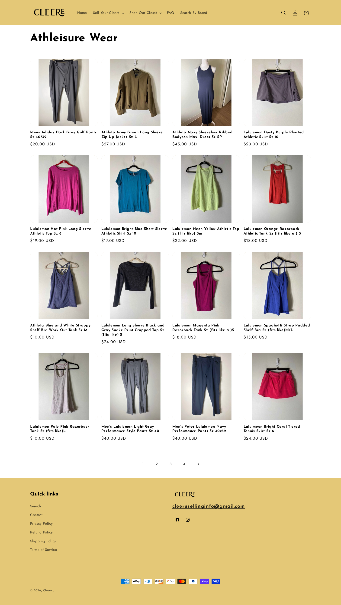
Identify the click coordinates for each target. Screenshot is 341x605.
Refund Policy (41, 532)
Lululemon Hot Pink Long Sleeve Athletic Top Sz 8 (60, 231)
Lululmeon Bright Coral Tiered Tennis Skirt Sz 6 (272, 429)
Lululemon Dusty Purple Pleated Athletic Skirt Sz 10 (274, 135)
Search (35, 506)
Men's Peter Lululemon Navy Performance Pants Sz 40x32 (199, 429)
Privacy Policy (41, 523)
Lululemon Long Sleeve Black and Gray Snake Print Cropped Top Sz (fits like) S (133, 330)
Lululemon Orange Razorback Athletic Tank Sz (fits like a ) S (272, 231)
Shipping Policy (43, 541)
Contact (36, 514)
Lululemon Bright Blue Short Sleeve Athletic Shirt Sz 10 (134, 231)
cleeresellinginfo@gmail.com (208, 506)
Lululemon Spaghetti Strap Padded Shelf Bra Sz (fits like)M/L (277, 328)
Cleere (47, 590)
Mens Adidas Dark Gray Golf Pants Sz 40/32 (63, 135)
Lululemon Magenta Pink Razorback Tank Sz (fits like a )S (203, 328)
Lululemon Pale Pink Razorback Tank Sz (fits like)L (60, 429)
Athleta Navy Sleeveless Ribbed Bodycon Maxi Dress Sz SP (202, 135)
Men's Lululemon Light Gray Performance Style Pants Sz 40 (130, 429)
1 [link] (143, 464)
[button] (108, 13)
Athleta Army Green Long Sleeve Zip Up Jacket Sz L (132, 135)
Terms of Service (43, 549)
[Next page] (198, 464)
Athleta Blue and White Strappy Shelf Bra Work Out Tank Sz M (60, 328)
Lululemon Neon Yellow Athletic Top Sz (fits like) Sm (205, 231)
